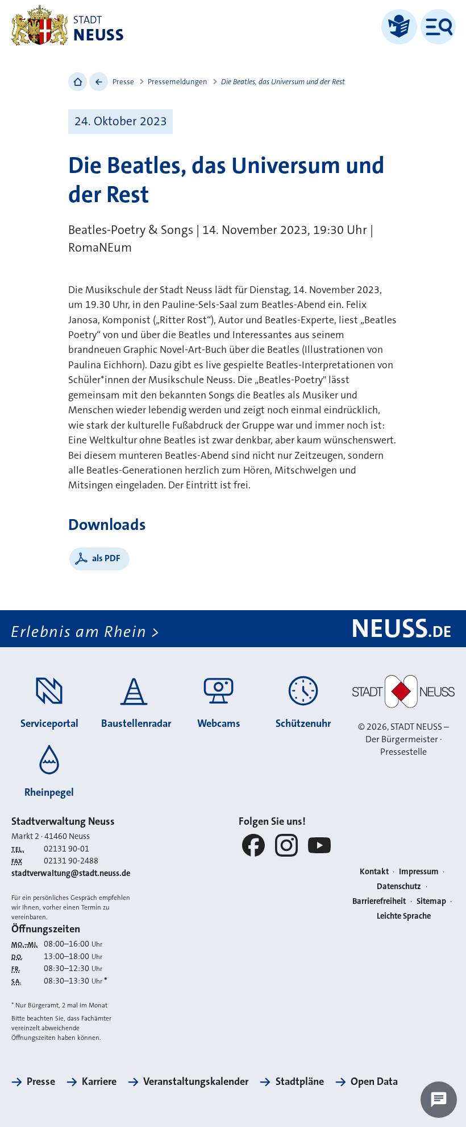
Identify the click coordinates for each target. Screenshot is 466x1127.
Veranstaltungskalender (195, 1081)
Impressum (419, 871)
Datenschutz (399, 886)
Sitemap (431, 901)
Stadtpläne (299, 1081)
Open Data (374, 1081)
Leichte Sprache (404, 916)
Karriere (99, 1081)
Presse (123, 82)
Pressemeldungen (177, 82)
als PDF (106, 558)
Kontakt (374, 871)
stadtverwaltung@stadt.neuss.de (70, 873)
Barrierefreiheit (379, 901)
